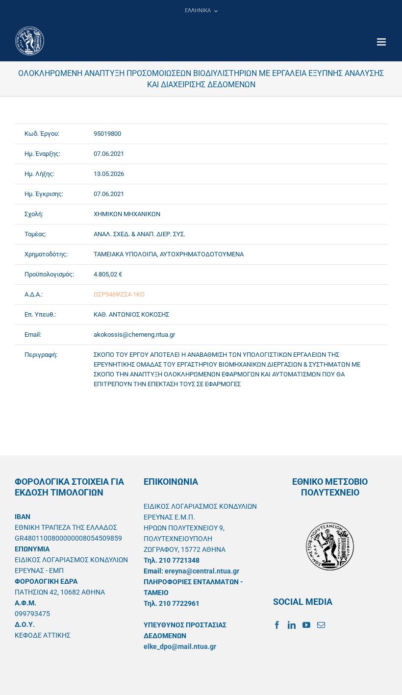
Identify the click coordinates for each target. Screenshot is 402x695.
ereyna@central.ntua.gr (202, 571)
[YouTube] (306, 625)
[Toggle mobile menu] (382, 42)
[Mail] (321, 625)
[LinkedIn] (292, 625)
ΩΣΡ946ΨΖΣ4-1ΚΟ (119, 294)
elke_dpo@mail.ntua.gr (180, 646)
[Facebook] (277, 625)
